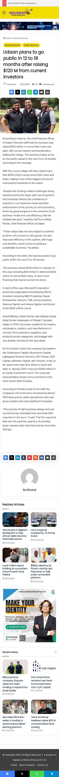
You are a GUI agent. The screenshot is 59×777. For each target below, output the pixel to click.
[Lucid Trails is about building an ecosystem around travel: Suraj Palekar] (15, 555)
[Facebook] (11, 92)
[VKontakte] (41, 457)
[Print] (47, 92)
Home (8, 38)
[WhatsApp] (29, 92)
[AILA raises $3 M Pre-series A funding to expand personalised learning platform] (15, 707)
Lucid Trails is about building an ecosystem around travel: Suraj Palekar (15, 570)
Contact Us (42, 765)
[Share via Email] (41, 92)
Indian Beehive (31, 45)
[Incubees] (20, 12)
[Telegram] (35, 92)
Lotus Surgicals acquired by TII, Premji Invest (43, 533)
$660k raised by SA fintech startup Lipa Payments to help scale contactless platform (41, 571)
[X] (17, 92)
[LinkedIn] (23, 92)
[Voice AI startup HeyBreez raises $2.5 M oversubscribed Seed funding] (43, 707)
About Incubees (27, 765)
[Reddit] (35, 457)
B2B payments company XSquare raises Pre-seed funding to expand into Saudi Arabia (15, 684)
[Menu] (4, 13)
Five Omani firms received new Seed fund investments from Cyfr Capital (41, 682)
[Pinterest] (29, 457)
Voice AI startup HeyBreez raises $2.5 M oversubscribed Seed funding (43, 722)
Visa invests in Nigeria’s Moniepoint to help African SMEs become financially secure (15, 534)
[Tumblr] (23, 457)
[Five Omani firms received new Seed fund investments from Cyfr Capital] (43, 667)
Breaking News (20, 38)
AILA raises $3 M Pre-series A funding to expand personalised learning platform (14, 722)
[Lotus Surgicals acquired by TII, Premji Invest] (44, 519)
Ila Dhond (11, 84)
